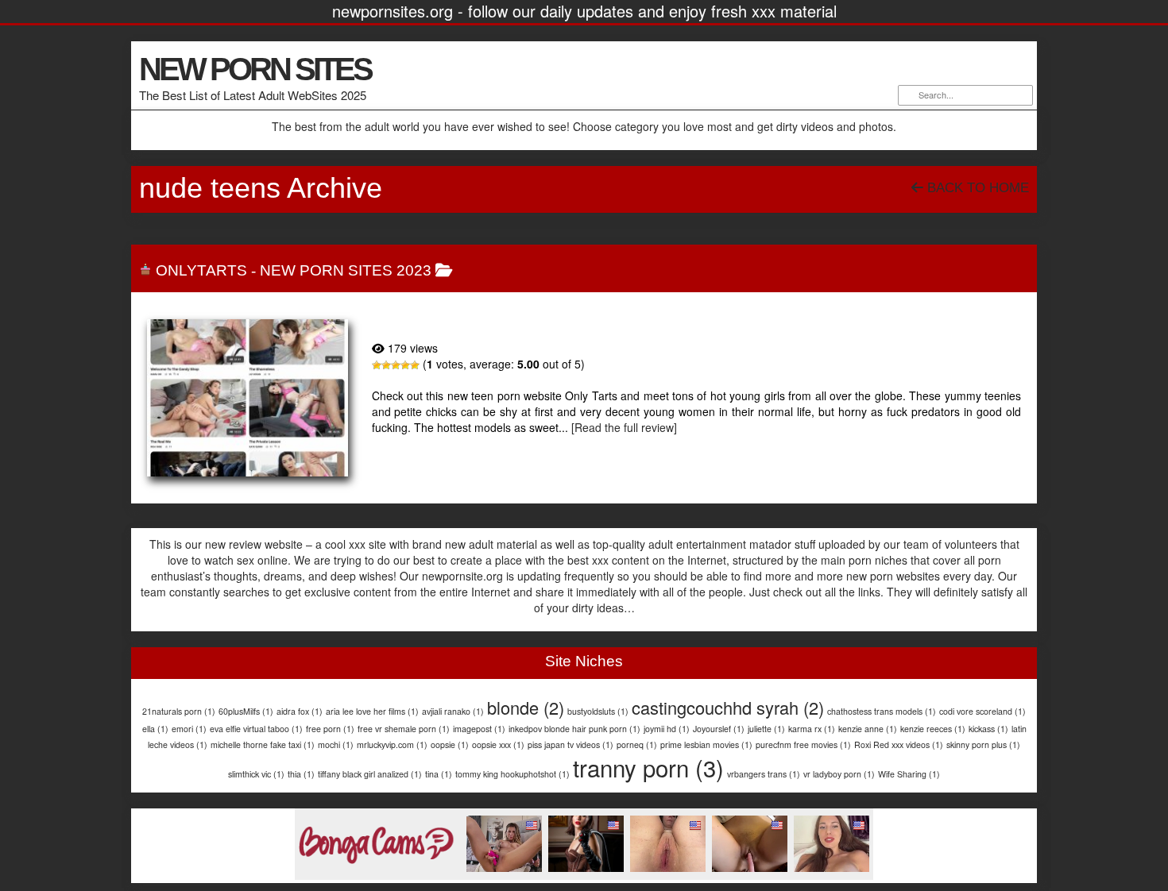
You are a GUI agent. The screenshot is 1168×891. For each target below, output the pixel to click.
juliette (766, 729)
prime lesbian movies (706, 744)
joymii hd (667, 729)
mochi (336, 744)
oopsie (450, 744)
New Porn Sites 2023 (345, 270)
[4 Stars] (405, 365)
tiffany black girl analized (370, 774)
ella (155, 729)
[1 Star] (376, 365)
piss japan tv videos (570, 744)
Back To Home (976, 187)
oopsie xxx (498, 744)
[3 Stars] (395, 365)
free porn (330, 729)
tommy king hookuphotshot (512, 774)
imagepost (479, 729)
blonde (525, 707)
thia (301, 774)
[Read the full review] (624, 427)
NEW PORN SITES (255, 69)
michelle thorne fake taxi (263, 744)
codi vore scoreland (982, 711)
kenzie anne (867, 729)
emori (189, 729)
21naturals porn (178, 711)
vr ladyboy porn (839, 774)
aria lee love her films (372, 711)
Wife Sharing (909, 774)
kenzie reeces (932, 729)
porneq (637, 744)
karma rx (811, 729)
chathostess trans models (881, 711)
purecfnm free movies (803, 744)
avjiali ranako (453, 711)
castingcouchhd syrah (728, 707)
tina (438, 774)
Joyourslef (719, 729)
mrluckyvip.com (392, 744)
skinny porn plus (983, 744)
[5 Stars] (415, 365)
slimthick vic (256, 774)
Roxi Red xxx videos (898, 744)
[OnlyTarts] (247, 397)
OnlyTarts (201, 270)
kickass (988, 729)
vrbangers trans (763, 774)
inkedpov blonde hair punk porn (574, 729)
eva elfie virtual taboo (256, 729)
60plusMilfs (246, 711)
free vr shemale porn (404, 729)
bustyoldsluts (597, 711)
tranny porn (648, 767)
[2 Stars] (386, 365)
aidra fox (300, 711)
